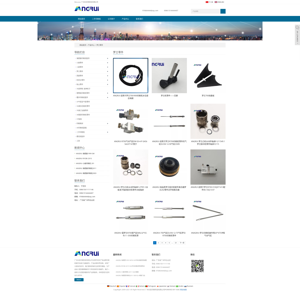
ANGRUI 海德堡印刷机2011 (86, 168)
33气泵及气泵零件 (83, 102)
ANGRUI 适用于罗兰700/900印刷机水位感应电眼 (130, 97)
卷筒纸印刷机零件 (83, 93)
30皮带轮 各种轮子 (83, 89)
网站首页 (81, 19)
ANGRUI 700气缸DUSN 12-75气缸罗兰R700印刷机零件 (169, 234)
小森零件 (80, 62)
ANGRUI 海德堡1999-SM (85, 153)
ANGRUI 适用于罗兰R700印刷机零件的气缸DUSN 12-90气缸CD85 (169, 142)
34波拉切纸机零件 (83, 106)
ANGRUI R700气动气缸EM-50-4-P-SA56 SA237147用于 (130, 142)
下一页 (182, 243)
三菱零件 (80, 67)
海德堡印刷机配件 (83, 58)
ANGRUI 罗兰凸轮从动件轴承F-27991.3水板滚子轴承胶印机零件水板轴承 (130, 188)
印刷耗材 (80, 123)
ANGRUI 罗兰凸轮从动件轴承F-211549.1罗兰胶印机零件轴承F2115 (208, 142)
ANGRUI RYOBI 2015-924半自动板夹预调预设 (130, 266)
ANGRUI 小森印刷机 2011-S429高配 (127, 272)
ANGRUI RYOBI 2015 (84, 158)
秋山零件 (80, 84)
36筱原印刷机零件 (83, 115)
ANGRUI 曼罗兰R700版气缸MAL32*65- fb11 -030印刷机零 (130, 234)
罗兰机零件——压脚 (169, 95)
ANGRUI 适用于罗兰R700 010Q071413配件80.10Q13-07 (208, 188)
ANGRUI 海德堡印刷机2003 (86, 173)
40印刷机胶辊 (82, 128)
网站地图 (183, 289)
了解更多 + (79, 280)
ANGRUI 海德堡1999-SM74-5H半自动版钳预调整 (131, 260)
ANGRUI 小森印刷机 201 (85, 163)
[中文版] (209, 2)
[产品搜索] (223, 11)
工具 (78, 141)
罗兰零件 (99, 45)
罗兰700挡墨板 (208, 95)
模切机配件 (81, 136)
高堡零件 (80, 75)
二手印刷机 (96, 19)
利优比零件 (81, 80)
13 (175, 243)
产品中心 (125, 19)
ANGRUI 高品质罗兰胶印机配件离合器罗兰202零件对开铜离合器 (169, 188)
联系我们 (139, 19)
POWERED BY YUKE (172, 289)
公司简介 (111, 19)
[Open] (297, 35)
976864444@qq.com (150, 10)
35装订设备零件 (82, 110)
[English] (219, 2)
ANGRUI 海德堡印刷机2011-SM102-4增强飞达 (130, 275)
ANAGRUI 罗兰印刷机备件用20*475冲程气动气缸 (208, 234)
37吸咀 (79, 119)
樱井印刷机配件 (82, 97)
